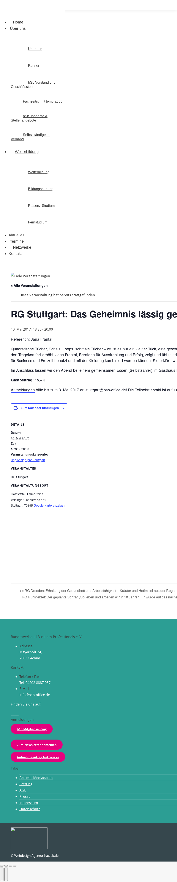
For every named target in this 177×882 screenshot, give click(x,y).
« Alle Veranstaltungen (29, 285)
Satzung (25, 784)
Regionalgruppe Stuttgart (28, 460)
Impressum (28, 802)
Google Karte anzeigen (49, 505)
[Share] (6, 865)
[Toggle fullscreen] (10, 865)
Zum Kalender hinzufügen (40, 408)
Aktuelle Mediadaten (36, 777)
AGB (22, 790)
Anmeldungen (23, 389)
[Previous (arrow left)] (1, 874)
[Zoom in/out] (14, 865)
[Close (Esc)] (1, 865)
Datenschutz (29, 809)
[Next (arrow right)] (6, 874)
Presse (24, 796)
